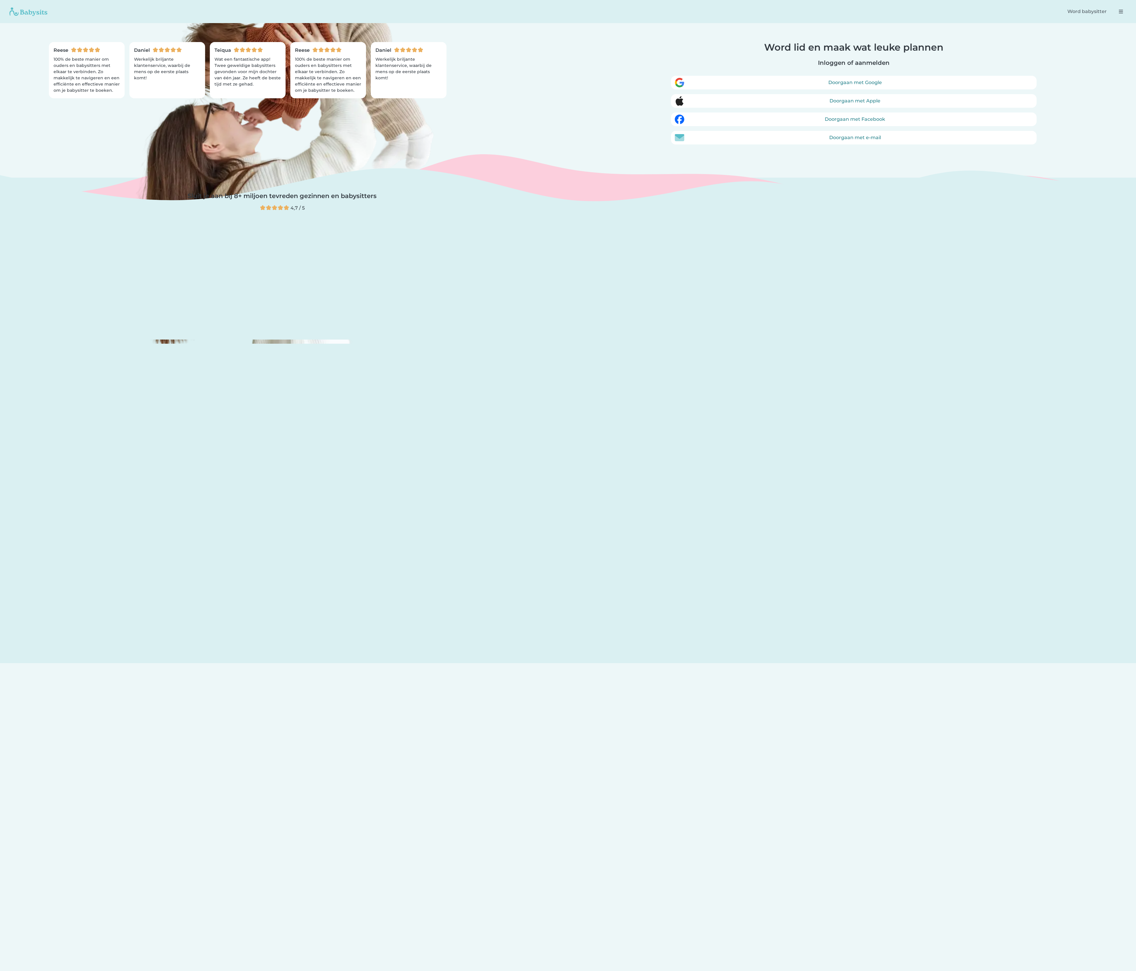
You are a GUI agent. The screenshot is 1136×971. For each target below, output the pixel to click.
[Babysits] (28, 11)
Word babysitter (1087, 11)
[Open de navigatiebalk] (1121, 11)
